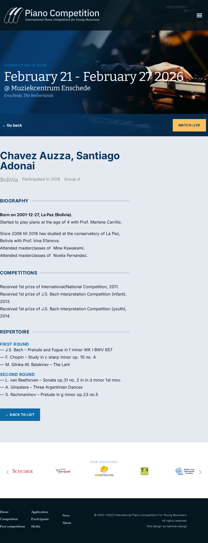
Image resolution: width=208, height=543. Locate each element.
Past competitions (12, 526)
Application (39, 512)
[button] (199, 15)
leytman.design (177, 526)
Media (35, 526)
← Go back (12, 125)
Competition (9, 519)
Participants (40, 519)
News (66, 515)
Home (4, 512)
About (66, 523)
